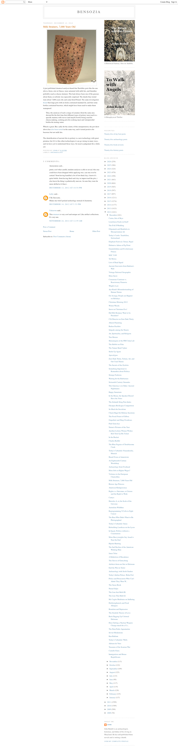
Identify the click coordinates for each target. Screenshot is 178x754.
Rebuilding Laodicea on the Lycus (122, 527)
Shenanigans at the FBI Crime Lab (121, 340)
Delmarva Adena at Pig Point (119, 245)
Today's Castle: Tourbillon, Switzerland (119, 236)
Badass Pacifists (115, 326)
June (111, 679)
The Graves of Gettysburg (118, 560)
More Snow (113, 276)
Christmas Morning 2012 (118, 302)
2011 (109, 702)
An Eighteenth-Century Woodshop (117, 462)
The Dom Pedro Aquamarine (119, 629)
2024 (109, 168)
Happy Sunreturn (115, 392)
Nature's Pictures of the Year (119, 427)
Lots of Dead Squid (116, 262)
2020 (109, 183)
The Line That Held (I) (117, 595)
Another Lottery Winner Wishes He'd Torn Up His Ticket (121, 432)
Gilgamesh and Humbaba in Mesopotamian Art (119, 230)
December (113, 215)
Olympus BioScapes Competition (121, 405)
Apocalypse (113, 355)
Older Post (96, 231)
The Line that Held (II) (117, 592)
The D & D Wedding (116, 225)
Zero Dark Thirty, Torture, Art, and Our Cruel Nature (121, 360)
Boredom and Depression (118, 609)
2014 (109, 204)
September (113, 668)
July (111, 676)
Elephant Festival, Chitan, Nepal (121, 241)
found (45, 102)
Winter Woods (114, 305)
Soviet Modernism (116, 632)
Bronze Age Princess (116, 484)
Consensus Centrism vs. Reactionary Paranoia (118, 280)
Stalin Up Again (115, 351)
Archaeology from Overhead (119, 467)
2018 (109, 190)
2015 (109, 201)
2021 (109, 179)
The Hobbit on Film (116, 344)
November (113, 661)
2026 (109, 161)
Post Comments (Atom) (62, 236)
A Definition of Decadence (119, 557)
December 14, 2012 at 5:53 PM (65, 204)
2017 (109, 194)
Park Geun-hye (114, 423)
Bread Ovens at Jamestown (119, 457)
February (113, 694)
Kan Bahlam (113, 636)
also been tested (57, 129)
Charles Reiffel (114, 441)
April (111, 686)
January (112, 697)
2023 (109, 172)
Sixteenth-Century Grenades (119, 382)
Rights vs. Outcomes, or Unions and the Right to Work (120, 492)
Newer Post (47, 231)
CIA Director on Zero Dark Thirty (121, 319)
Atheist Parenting (115, 322)
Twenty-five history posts (113, 150)
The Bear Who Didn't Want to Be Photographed (121, 518)
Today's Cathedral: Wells (118, 640)
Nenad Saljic (113, 588)
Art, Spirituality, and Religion (120, 333)
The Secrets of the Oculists (119, 365)
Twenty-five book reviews (114, 144)
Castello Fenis (114, 650)
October (112, 665)
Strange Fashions (115, 375)
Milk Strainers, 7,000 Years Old (120, 480)
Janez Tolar (113, 553)
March (112, 690)
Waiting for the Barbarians (118, 378)
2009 (109, 709)
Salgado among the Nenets (119, 330)
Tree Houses (113, 337)
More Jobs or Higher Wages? (119, 470)
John (109, 724)
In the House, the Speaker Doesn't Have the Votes (121, 397)
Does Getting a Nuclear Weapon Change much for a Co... (121, 624)
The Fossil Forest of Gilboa (119, 416)
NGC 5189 (113, 255)
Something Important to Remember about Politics (119, 370)
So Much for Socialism (117, 409)
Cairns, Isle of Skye (116, 218)
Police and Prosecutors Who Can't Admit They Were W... (121, 580)
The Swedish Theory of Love (119, 613)
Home (72, 231)
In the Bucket (114, 437)
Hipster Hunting (115, 543)
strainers (56, 214)
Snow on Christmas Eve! (118, 309)
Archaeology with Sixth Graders (121, 571)
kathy (51, 194)
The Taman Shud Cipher (118, 348)
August (112, 672)
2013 (109, 208)
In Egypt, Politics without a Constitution (119, 532)
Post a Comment (49, 227)
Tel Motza (112, 259)
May (111, 683)
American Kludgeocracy (118, 487)
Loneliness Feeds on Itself (118, 222)
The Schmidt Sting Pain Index (120, 402)
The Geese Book (115, 585)
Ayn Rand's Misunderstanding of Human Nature (121, 290)
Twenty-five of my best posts (115, 134)
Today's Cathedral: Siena (118, 523)
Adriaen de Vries (115, 643)
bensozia (89, 11)
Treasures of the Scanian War (119, 647)
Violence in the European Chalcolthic (118, 475)
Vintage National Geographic (120, 272)
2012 (109, 212)
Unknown (53, 210)
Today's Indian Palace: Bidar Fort (121, 575)
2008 (109, 713)
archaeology (56, 152)
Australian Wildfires (116, 507)
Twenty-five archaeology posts (115, 139)
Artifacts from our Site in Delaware (122, 564)
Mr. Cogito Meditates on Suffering (122, 599)
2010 (109, 705)
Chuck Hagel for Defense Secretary (122, 413)
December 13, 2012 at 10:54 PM (65, 187)
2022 (109, 176)
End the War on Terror (117, 567)
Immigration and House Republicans (117, 655)
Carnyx (111, 497)
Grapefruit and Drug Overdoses (120, 420)
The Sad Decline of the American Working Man (121, 548)
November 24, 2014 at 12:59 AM (65, 221)
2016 (109, 197)
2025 (109, 165)
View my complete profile (116, 741)
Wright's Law (113, 286)
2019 (109, 186)
